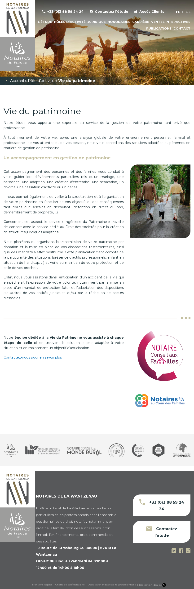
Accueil (17, 80)
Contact (181, 28)
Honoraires (119, 22)
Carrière (140, 22)
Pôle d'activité (41, 80)
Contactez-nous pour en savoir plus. (33, 357)
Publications (159, 28)
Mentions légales (42, 584)
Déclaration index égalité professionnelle (112, 584)
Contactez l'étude (111, 11)
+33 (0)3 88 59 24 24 (65, 11)
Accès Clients (151, 11)
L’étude (45, 22)
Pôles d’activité (70, 22)
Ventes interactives (170, 22)
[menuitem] (178, 11)
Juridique (97, 22)
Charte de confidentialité (70, 584)
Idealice (157, 584)
